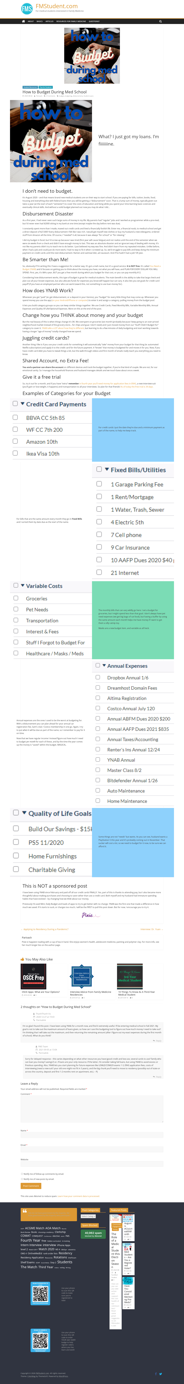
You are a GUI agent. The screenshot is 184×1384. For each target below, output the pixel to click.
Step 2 (53, 1262)
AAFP (22, 1229)
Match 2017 (33, 1249)
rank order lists (50, 1253)
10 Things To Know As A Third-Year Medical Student (136, 993)
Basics (40, 21)
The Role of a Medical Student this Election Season (115, 1250)
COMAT (26, 1236)
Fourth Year (30, 1240)
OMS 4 (24, 1253)
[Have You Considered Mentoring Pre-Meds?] (127, 1278)
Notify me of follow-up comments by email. (44, 1174)
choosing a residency (46, 1232)
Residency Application (32, 1257)
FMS (67, 1236)
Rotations (60, 1257)
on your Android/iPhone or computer (70, 300)
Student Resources (30, 87)
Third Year (45, 1267)
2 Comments (50, 96)
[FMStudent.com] (23, 21)
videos (56, 1268)
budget (61, 96)
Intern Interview (31, 1245)
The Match (29, 1267)
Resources (49, 1258)
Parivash (39, 96)
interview (49, 1245)
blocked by (93, 1234)
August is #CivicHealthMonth (128, 1228)
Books (34, 1232)
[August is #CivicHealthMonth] (127, 1215)
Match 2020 (46, 1249)
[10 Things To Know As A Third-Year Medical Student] (130, 965)
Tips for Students (46, 87)
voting (62, 1267)
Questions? (94, 21)
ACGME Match (34, 1228)
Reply (158, 1040)
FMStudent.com (57, 6)
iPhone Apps (63, 1245)
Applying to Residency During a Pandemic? (44, 929)
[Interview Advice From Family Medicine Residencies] (82, 965)
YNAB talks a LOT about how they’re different (63, 328)
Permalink (41, 1020)
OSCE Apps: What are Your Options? (41, 991)
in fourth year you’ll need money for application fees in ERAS (107, 383)
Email (24, 1145)
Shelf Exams (28, 1262)
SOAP (38, 1263)
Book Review (25, 1232)
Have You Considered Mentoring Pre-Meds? (128, 1294)
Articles (49, 21)
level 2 (24, 1249)
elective (56, 1236)
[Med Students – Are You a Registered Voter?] (127, 1244)
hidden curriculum (54, 1241)
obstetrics (71, 1249)
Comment (26, 1094)
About (31, 21)
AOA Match (53, 1228)
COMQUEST (37, 1236)
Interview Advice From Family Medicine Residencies (90, 993)
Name (24, 1130)
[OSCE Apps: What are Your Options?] (33, 965)
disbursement (78, 96)
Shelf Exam (72, 1258)
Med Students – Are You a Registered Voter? (128, 1260)
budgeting (68, 96)
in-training (66, 1241)
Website (24, 1159)
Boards (64, 1229)
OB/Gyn (64, 1249)
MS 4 (57, 1249)
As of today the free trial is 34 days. (137, 386)
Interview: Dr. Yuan (152, 929)
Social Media (45, 1263)
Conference (47, 1236)
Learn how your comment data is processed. (79, 1196)
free (44, 1240)
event (62, 1236)
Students (64, 1261)
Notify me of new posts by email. (39, 1179)
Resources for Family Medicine (71, 21)
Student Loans (89, 96)
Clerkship (60, 1232)
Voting (115, 1229)
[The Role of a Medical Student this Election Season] (116, 1215)
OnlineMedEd (35, 1253)
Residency (65, 1253)
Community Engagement (117, 1225)
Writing (68, 1268)
